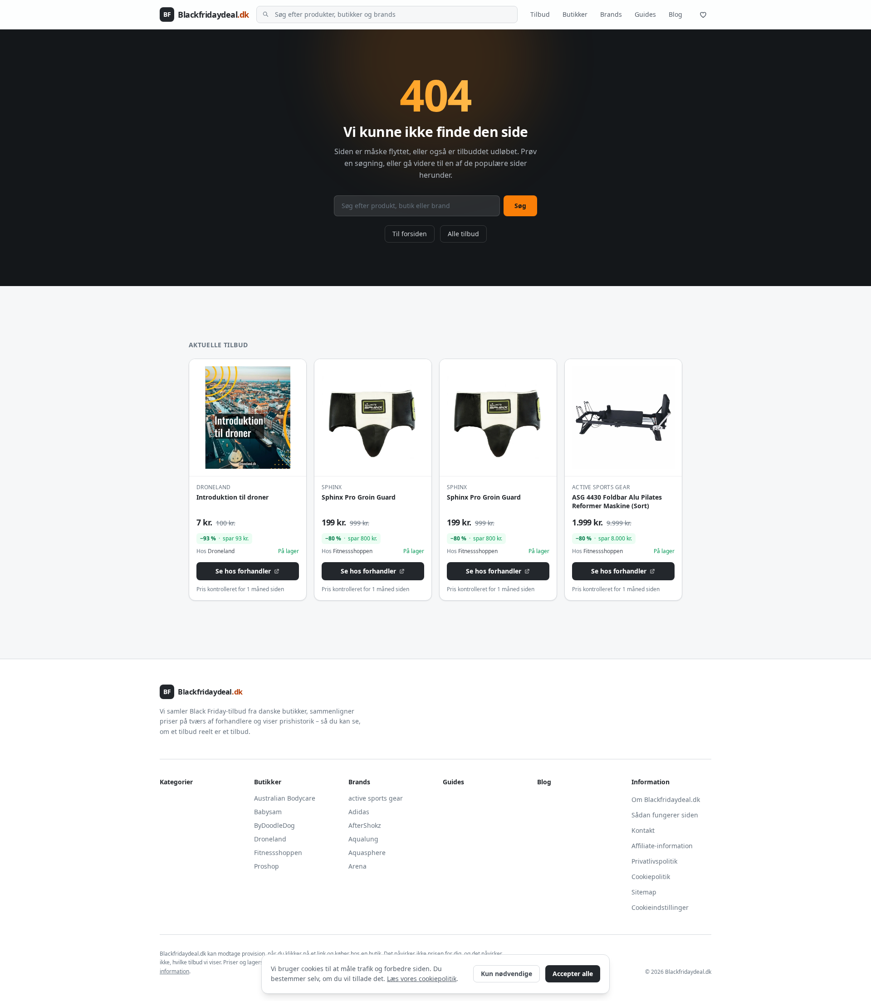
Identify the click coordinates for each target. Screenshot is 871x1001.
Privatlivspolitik (654, 861)
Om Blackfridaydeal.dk (665, 799)
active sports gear (375, 798)
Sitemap (643, 892)
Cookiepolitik (650, 876)
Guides (645, 14)
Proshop (266, 866)
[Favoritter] (703, 14)
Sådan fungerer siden (664, 815)
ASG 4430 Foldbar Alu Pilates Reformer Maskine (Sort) (617, 501)
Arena (357, 866)
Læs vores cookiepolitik (421, 978)
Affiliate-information (662, 845)
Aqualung (363, 839)
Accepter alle (573, 973)
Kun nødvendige (506, 973)
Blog (675, 14)
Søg (520, 205)
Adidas (358, 811)
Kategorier (176, 781)
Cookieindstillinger (660, 907)
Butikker (575, 14)
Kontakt (643, 830)
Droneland (270, 839)
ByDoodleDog (274, 825)
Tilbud (540, 14)
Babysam (268, 811)
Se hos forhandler (243, 571)
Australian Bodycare (284, 798)
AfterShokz (364, 825)
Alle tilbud (463, 233)
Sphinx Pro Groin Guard (359, 497)
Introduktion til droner (232, 497)
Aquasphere (367, 852)
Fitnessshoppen (278, 852)
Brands (611, 14)
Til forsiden (409, 233)
